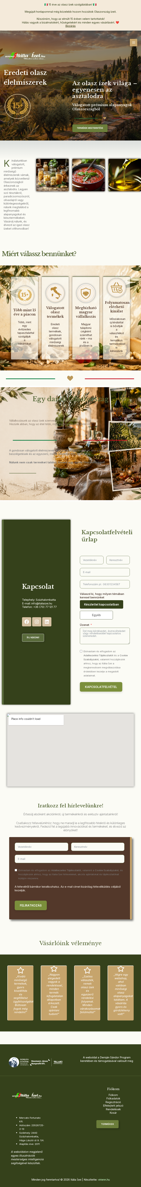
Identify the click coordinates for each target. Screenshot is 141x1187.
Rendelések (113, 1109)
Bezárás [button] (70, 26)
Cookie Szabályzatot (107, 870)
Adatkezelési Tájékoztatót (98, 655)
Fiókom (113, 1095)
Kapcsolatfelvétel (101, 687)
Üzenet (84, 625)
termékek (107, 1124)
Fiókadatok (113, 1098)
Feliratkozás (31, 905)
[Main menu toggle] (133, 42)
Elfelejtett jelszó (113, 1105)
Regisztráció (113, 1102)
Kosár (113, 1112)
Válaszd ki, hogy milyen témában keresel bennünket (102, 595)
